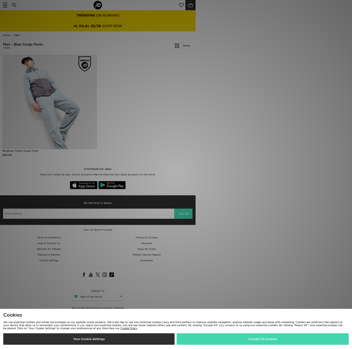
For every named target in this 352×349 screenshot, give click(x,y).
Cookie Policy (129, 328)
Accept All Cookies (262, 339)
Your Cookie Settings (89, 339)
